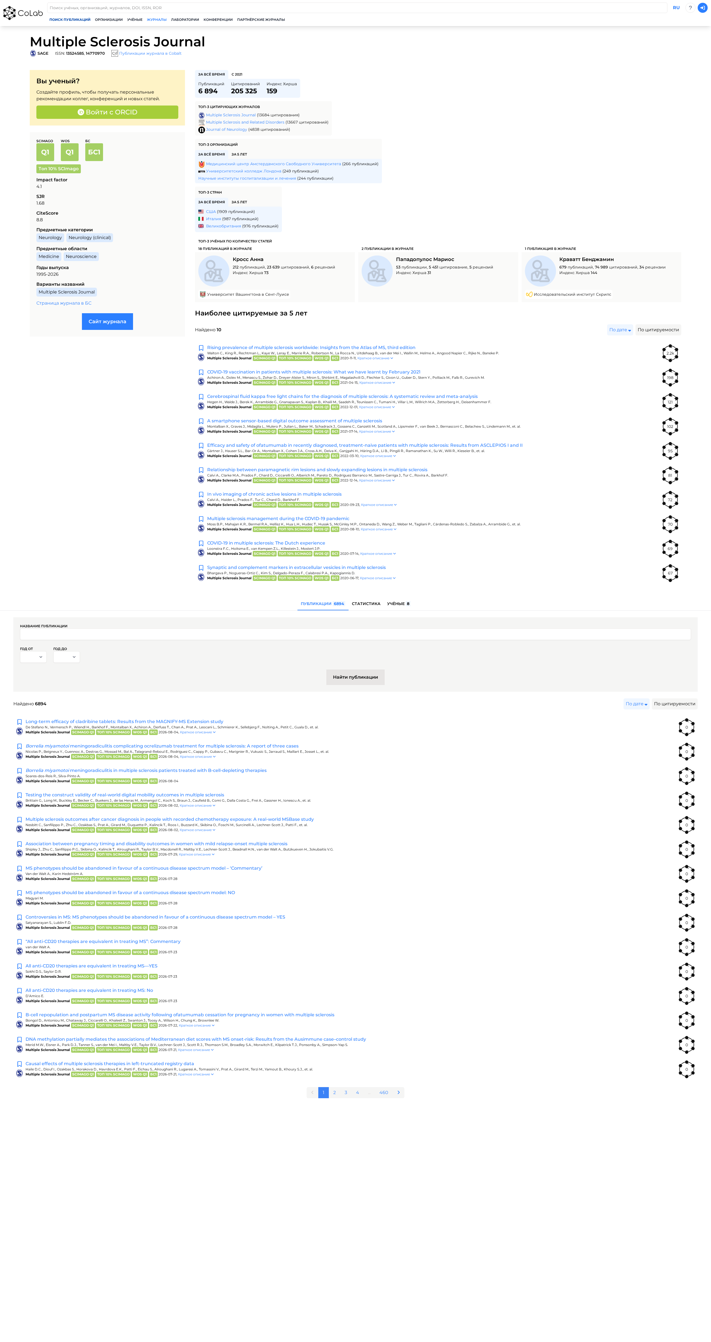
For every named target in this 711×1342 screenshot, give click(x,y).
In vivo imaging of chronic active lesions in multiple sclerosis (274, 494)
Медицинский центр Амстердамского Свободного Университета (273, 163)
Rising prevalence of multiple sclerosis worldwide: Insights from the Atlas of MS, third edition (311, 347)
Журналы (157, 19)
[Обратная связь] (690, 8)
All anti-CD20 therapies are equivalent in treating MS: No (89, 990)
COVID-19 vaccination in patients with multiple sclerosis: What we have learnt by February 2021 (313, 372)
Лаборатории (185, 19)
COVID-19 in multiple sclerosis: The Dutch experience (266, 543)
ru (676, 7)
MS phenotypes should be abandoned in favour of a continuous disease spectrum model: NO (130, 892)
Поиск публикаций (70, 19)
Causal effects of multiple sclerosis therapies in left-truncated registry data (110, 1063)
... (369, 1092)
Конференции (218, 19)
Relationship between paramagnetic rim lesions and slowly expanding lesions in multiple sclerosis (317, 469)
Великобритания (223, 226)
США (211, 211)
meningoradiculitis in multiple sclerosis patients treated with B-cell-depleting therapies (146, 770)
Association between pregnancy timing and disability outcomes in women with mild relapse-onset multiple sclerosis (156, 843)
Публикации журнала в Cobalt (150, 53)
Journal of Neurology (226, 129)
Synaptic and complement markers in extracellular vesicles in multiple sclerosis (296, 567)
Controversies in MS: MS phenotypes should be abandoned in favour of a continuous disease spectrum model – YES (155, 917)
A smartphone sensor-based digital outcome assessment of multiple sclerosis (294, 420)
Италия (213, 218)
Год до (60, 649)
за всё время (211, 74)
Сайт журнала (107, 321)
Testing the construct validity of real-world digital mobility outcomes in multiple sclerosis (125, 794)
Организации (109, 19)
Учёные (134, 19)
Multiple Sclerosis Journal (231, 114)
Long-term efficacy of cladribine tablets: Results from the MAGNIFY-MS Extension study (124, 721)
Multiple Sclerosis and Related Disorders (245, 122)
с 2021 (237, 74)
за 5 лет (239, 154)
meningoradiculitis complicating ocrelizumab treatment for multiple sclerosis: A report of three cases (162, 746)
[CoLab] (23, 13)
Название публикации (43, 626)
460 (383, 1092)
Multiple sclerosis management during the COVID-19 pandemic (278, 518)
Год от (26, 649)
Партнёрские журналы (261, 19)
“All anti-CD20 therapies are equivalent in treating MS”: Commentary (103, 941)
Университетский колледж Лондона (243, 171)
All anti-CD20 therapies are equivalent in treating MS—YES (91, 966)
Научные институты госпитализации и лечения (247, 178)
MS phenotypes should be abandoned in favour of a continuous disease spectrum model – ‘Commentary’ (144, 868)
